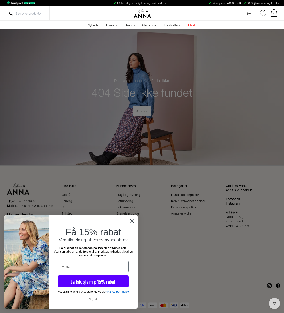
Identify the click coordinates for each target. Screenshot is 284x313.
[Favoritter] (263, 13)
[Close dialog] (132, 221)
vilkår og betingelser (117, 291)
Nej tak (93, 299)
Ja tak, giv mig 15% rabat (93, 281)
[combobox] (32, 13)
